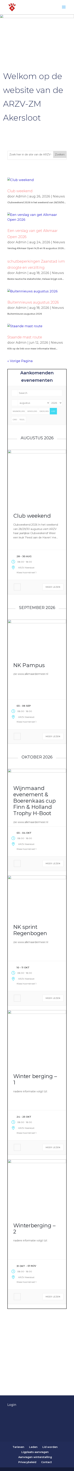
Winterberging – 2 (34, 1228)
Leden (33, 1447)
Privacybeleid (27, 1462)
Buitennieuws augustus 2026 (33, 302)
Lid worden (50, 1447)
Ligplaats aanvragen (35, 1452)
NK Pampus (29, 665)
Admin (21, 196)
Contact (46, 1462)
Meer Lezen (53, 587)
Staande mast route (24, 337)
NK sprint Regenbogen (30, 930)
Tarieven (18, 1447)
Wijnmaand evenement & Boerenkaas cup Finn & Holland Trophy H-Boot (34, 800)
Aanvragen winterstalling (35, 1457)
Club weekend (20, 191)
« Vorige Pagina (20, 361)
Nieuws (59, 196)
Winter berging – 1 (35, 1079)
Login (11, 1405)
